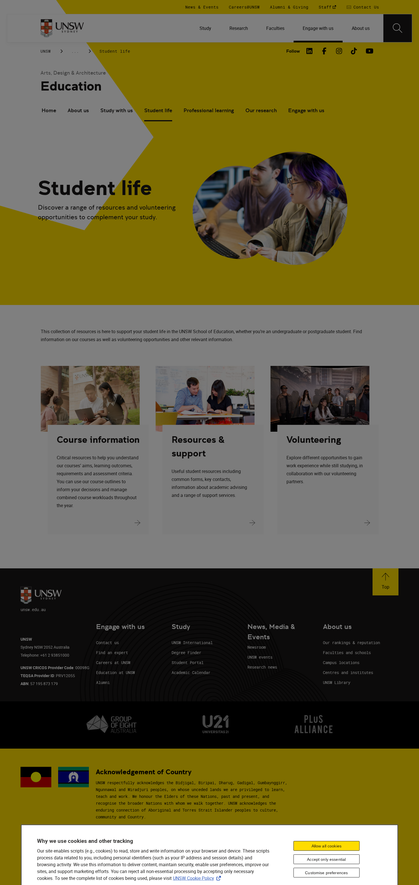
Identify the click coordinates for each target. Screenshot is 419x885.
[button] (385, 581)
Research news (262, 667)
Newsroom (256, 647)
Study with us (116, 110)
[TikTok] (354, 51)
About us (78, 110)
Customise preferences (326, 872)
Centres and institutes (348, 672)
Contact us (107, 642)
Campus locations (341, 662)
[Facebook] (324, 51)
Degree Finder (186, 652)
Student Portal (188, 662)
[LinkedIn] (309, 51)
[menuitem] (205, 28)
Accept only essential (326, 859)
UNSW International (192, 642)
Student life (158, 110)
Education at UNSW (115, 672)
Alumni (103, 682)
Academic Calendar (191, 672)
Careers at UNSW (113, 662)
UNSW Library (336, 682)
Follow (293, 51)
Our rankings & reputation (351, 642)
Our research (261, 110)
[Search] (397, 28)
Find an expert (112, 652)
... (75, 51)
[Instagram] (339, 51)
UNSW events (259, 657)
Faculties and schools (347, 652)
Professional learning (209, 110)
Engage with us (306, 110)
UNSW (45, 51)
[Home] (62, 28)
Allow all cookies (326, 846)
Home (49, 110)
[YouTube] (368, 51)
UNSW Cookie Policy (198, 878)
